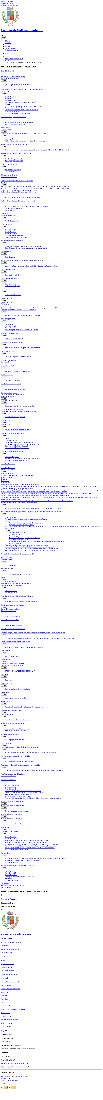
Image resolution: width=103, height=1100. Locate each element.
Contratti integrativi (11, 284)
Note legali (10, 1076)
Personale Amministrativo (9, 974)
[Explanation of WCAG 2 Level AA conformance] (11, 1088)
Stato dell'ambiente (11, 787)
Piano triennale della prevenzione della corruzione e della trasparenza (26, 840)
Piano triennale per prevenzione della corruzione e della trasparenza (22, 89)
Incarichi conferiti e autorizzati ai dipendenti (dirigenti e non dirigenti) (23, 260)
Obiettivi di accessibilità (12, 880)
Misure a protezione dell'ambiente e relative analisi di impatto (24, 792)
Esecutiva (4, 479)
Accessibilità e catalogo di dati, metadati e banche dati (18, 865)
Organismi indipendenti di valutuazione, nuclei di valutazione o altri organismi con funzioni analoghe (33, 633)
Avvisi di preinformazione (17, 532)
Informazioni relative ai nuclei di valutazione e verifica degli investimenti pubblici (30, 752)
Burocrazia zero (6, 127)
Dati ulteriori (5, 884)
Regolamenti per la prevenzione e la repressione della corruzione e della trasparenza (31, 844)
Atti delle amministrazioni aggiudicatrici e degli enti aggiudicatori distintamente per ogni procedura (32, 511)
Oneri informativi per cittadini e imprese (13, 117)
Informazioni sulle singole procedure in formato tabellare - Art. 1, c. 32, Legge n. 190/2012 (33, 508)
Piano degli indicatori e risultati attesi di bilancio (16, 583)
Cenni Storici (5, 945)
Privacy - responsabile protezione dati (13, 885)
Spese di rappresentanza (8, 581)
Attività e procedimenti (8, 396)
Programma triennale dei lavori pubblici (21, 525)
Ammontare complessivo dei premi (12, 342)
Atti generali (5, 91)
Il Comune (7, 938)
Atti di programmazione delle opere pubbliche (15, 756)
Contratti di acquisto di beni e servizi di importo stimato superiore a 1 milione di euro (31, 549)
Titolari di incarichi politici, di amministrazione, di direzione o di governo (24, 133)
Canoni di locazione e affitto (10, 609)
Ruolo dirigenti (9, 210)
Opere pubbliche (6, 743)
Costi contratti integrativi (12, 286)
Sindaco (3, 960)
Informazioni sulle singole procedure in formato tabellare (19, 502)
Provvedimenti (5, 420)
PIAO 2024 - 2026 (11, 100)
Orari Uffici (4, 995)
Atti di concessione (7, 569)
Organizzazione (6, 129)
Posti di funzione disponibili (14, 208)
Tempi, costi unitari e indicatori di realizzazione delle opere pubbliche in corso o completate (34, 770)
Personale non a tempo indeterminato (12, 240)
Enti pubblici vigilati (7, 366)
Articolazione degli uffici (9, 164)
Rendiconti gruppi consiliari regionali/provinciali (16, 153)
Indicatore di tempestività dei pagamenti (17, 729)
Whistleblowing (6, 887)
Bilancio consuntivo (11, 592)
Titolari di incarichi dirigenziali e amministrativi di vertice (19, 190)
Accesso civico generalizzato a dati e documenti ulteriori (22, 860)
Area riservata (5, 1078)
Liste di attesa (5, 692)
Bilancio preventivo (11, 591)
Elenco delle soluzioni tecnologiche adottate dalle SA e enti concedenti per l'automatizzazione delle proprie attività (37, 501)
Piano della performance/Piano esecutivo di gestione (21, 330)
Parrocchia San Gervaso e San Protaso (13, 1009)
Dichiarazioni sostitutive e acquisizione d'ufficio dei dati (18, 411)
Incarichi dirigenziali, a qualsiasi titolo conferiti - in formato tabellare (26, 206)
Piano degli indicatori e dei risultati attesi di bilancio (17, 596)
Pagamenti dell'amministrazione (11, 710)
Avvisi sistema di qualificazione (19, 539)
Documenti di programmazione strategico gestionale (21, 110)
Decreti (7, 439)
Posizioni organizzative (8, 215)
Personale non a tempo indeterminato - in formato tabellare (23, 246)
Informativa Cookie (22, 1076)
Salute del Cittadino (7, 1023)
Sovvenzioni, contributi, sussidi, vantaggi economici (17, 554)
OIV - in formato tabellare (13, 295)
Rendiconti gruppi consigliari (14, 159)
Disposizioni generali (7, 71)
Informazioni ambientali (8, 776)
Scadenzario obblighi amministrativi (16, 124)
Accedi (7, 53)
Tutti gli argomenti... (11, 50)
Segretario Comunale (9, 899)
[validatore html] (4, 1088)
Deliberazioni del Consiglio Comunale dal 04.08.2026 (22, 444)
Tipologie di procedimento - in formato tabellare (20, 406)
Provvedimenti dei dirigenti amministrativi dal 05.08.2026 (23, 458)
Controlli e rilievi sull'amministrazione (13, 629)
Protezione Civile (6, 1016)
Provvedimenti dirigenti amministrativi (13, 451)
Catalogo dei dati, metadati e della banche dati (19, 876)
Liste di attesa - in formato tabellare (16, 698)
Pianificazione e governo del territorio (13, 774)
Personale (8, 60)
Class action (4, 674)
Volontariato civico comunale (10, 982)
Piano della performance (8, 319)
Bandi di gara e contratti (8, 469)
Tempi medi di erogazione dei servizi (12, 663)
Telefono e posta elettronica (9, 175)
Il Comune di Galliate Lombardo (11, 942)
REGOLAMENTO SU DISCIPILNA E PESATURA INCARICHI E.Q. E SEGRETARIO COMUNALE (35, 188)
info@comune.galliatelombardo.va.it (17, 1063)
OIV (2, 289)
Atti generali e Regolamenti (9, 78)
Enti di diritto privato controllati (11, 384)
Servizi (6, 978)
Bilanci (3, 578)
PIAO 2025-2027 (10, 98)
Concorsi (4, 1002)
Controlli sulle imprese (8, 464)
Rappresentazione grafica (9, 393)
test (2, 75)
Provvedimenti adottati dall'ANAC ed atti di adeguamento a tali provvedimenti (30, 848)
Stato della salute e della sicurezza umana (18, 796)
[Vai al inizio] (1, 910)
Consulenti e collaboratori (9, 177)
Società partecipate (7, 375)
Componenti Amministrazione (10, 989)
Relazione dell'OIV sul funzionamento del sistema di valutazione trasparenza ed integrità (29, 308)
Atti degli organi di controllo (14, 161)
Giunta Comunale (6, 967)
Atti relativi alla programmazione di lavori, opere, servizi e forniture (26, 519)
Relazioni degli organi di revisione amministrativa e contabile (24, 647)
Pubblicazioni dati (10, 517)
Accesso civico (5, 853)
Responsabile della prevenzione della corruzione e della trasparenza (26, 842)
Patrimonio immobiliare (8, 611)
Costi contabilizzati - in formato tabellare (17, 689)
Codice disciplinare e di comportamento (17, 84)
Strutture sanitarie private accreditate (12, 801)
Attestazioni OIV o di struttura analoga (13, 77)
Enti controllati (5, 362)
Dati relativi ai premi (7, 351)
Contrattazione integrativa (9, 278)
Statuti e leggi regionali (12, 111)
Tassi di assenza (6, 251)
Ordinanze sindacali (11, 440)
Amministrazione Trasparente (14, 59)
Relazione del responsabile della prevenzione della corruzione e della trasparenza (30, 846)
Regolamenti (9, 878)
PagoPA (4, 1030)
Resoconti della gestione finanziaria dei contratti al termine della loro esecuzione (30, 550)
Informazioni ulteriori (15, 543)
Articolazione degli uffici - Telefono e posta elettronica (26, 106)
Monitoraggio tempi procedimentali (12, 409)
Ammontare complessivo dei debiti (16, 731)
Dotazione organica (7, 224)
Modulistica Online (7, 1006)
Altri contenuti (5, 827)
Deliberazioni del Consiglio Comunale (17, 448)
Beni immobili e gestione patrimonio (12, 605)
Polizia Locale (5, 1013)
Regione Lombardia (7, 2)
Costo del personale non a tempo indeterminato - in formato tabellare (26, 248)
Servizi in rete (5, 701)
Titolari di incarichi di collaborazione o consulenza (17, 181)
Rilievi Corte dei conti (12, 656)
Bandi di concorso (6, 298)
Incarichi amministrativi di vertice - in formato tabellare (22, 197)
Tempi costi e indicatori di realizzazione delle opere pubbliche (20, 765)
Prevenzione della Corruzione (10, 831)
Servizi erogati (5, 660)
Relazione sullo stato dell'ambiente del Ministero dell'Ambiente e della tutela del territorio (33, 798)
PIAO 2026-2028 (10, 97)
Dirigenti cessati (6, 213)
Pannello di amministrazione (10, 1080)
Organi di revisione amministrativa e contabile (15, 642)
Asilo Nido (4, 999)
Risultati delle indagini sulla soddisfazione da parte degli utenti (24, 707)
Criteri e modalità (6, 560)
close (3, 37)
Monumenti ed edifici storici (10, 949)
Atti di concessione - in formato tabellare (17, 574)
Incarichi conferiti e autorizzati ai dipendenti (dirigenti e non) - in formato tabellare (31, 266)
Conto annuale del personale (14, 235)
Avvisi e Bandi (13, 536)
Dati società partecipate (12, 380)
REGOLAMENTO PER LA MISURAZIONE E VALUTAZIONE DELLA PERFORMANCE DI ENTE (35, 186)
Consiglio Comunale (7, 971)
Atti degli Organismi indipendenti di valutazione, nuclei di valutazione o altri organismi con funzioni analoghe (39, 638)
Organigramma (9, 171)
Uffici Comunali (6, 1026)
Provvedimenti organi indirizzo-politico (17, 430)
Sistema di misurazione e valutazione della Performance (18, 310)
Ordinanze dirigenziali (12, 457)
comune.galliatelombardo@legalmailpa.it (18, 1067)
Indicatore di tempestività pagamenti (12, 723)
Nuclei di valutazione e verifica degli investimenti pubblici (19, 747)
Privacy (3, 1076)
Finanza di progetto (7, 473)
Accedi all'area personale (10, 5)
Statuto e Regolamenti (12, 86)
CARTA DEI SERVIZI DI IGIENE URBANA (20, 671)
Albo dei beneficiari (7, 558)
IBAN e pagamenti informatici (10, 734)
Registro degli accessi (12, 862)
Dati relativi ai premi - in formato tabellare (18, 357)
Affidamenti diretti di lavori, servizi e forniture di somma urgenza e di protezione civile (36, 541)
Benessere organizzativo (8, 360)
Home (7, 57)
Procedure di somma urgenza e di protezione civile (17, 475)
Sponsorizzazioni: (6, 477)
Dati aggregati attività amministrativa (12, 395)
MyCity (4, 1083)
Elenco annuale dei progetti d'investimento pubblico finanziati (20, 484)
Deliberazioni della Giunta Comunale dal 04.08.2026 (21, 442)
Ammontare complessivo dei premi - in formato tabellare (23, 348)
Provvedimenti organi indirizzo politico (13, 433)
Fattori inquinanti (10, 789)
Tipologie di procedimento (9, 400)
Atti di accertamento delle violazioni (16, 849)
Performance (5, 304)
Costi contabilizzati (7, 683)
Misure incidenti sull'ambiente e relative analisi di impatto (23, 791)
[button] (8, 41)
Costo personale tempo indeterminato (16, 237)
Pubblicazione (5, 482)
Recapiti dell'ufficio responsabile (15, 417)
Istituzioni (7, 956)
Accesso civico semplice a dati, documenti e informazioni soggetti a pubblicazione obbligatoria (35, 858)
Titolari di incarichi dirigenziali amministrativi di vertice (18, 192)
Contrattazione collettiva (8, 269)
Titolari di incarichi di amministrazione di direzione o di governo (25, 141)
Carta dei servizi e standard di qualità (12, 665)
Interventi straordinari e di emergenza (12, 814)
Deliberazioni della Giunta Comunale (16, 446)
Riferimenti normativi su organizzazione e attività (20, 102)
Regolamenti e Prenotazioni (9, 1020)
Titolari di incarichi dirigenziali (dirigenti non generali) (18, 201)
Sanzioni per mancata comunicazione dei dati (15, 144)
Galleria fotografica (7, 952)
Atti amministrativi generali (13, 108)
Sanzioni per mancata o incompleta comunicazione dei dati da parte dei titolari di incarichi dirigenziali (37, 150)
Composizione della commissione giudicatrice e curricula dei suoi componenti (29, 547)
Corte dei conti (5, 651)
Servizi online (5, 992)
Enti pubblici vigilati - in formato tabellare (18, 371)
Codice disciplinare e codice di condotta (17, 113)
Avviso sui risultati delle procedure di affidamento (24, 538)
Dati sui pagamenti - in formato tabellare (17, 720)
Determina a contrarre (16, 534)
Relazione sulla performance (10, 333)
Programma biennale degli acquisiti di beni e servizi (25, 523)
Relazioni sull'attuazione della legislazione (18, 794)
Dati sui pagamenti (7, 714)
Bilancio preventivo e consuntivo (11, 585)
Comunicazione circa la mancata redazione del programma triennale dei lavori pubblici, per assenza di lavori (35, 495)
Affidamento (5, 481)
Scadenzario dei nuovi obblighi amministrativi (19, 122)
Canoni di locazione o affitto (10, 620)
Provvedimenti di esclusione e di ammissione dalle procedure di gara (26, 545)
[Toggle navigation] (2, 35)
